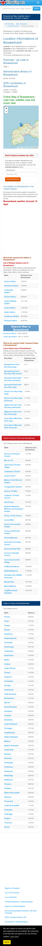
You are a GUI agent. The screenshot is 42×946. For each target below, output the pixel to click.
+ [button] (6, 108)
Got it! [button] (7, 942)
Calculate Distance (12, 179)
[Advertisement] (21, 231)
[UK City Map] (12, 2)
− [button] (6, 111)
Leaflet (19, 148)
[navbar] (38, 3)
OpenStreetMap (27, 148)
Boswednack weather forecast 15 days (20, 203)
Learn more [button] (14, 936)
